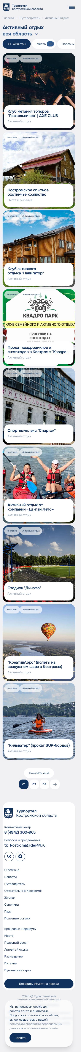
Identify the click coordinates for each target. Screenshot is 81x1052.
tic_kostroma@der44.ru (24, 845)
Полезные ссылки (17, 918)
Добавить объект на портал (39, 984)
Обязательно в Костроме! (23, 891)
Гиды (7, 911)
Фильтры (19, 44)
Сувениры (11, 904)
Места (9, 936)
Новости (10, 877)
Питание (10, 963)
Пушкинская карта (17, 970)
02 (34, 784)
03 (44, 784)
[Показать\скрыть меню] (71, 7)
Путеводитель (29, 18)
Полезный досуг (16, 943)
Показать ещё (39, 773)
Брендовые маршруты (20, 929)
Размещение (13, 956)
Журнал (10, 898)
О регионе (11, 870)
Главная (8, 18)
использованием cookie (41, 1028)
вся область (17, 34)
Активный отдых (16, 949)
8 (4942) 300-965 (20, 832)
